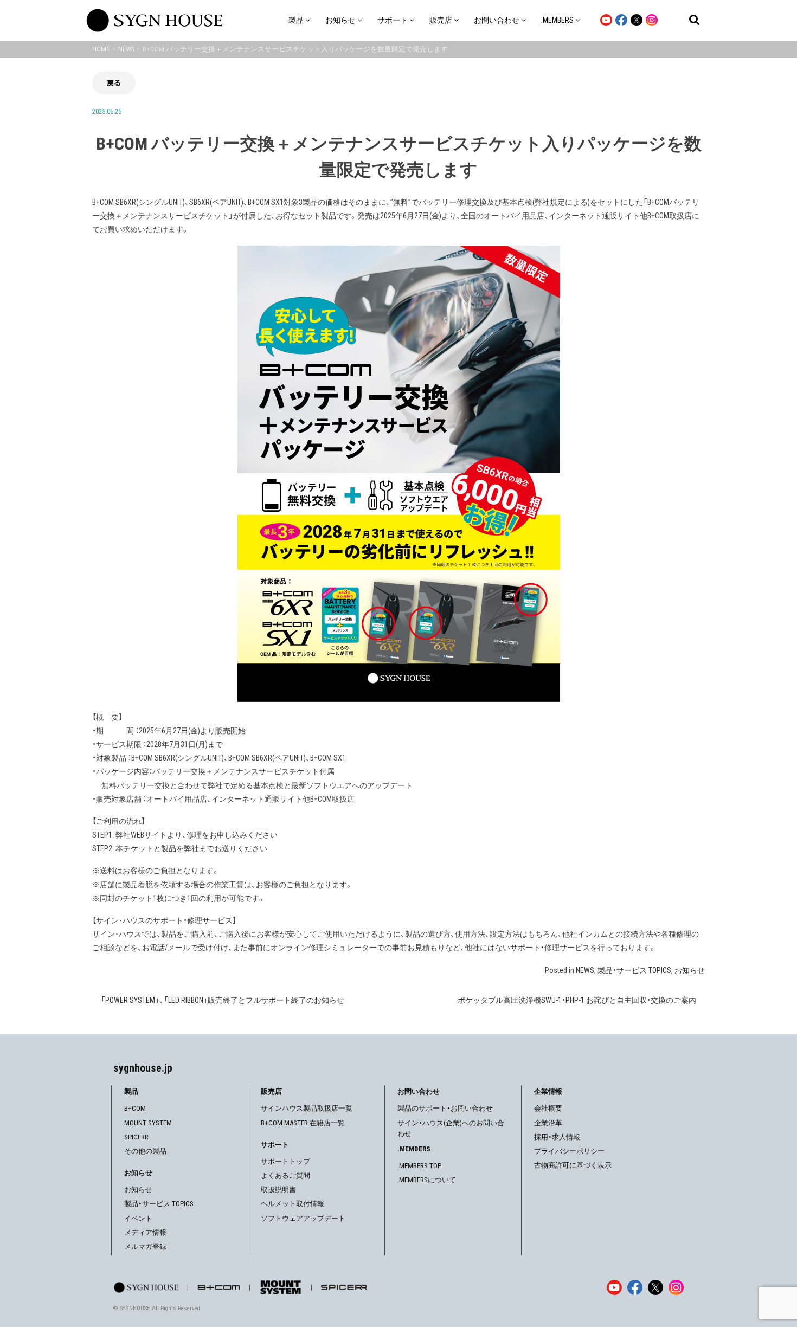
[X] (655, 1287)
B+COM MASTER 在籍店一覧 (303, 1123)
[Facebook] (634, 1287)
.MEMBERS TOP (419, 1166)
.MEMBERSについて (426, 1180)
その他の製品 (145, 1151)
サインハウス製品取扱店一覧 (306, 1108)
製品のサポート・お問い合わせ (445, 1108)
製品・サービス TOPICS (634, 970)
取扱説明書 (278, 1190)
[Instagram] (676, 1287)
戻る (114, 83)
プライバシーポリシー (569, 1151)
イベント (138, 1218)
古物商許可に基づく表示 (573, 1165)
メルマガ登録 (145, 1246)
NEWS (585, 970)
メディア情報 (145, 1232)
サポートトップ (285, 1161)
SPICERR (136, 1137)
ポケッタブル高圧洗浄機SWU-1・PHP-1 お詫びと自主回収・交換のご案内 (577, 1000)
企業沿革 (548, 1123)
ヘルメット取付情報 (292, 1204)
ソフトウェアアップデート (303, 1218)
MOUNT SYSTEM (148, 1123)
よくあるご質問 (285, 1175)
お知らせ (689, 970)
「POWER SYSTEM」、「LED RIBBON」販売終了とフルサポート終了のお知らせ (222, 1000)
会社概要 (548, 1108)
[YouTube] (614, 1287)
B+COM (135, 1108)
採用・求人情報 (557, 1137)
